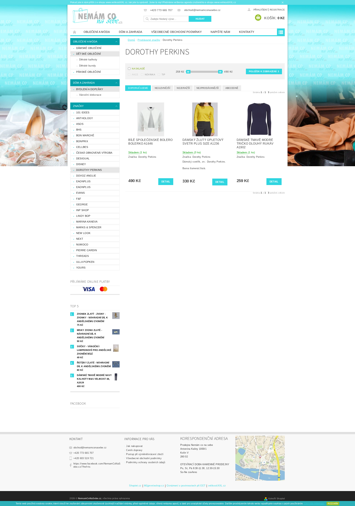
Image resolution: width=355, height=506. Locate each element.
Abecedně (231, 88)
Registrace (277, 9)
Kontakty (246, 31)
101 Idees (82, 112)
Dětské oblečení (88, 53)
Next (79, 238)
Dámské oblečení (89, 48)
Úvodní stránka (74, 32)
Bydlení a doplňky (89, 89)
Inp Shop (82, 210)
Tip (163, 74)
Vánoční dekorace (90, 94)
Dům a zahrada (130, 31)
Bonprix (82, 141)
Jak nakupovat (134, 446)
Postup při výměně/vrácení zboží (144, 454)
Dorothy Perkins (89, 169)
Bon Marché (85, 135)
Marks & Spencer (89, 227)
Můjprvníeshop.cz (154, 485)
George (82, 204)
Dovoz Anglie (86, 175)
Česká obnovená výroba (94, 152)
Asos (79, 123)
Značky (78, 106)
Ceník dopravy (134, 450)
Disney (81, 164)
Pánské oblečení (88, 71)
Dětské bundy (87, 65)
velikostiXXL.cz (217, 485)
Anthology (84, 118)
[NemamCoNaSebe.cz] (97, 16)
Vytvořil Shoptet (276, 498)
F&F (78, 198)
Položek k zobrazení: (264, 71)
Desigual (83, 158)
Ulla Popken (85, 261)
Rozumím (333, 503)
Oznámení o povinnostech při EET (186, 485)
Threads (82, 255)
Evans (80, 192)
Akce (135, 74)
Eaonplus (83, 181)
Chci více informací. (314, 503)
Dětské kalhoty (88, 59)
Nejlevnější (162, 88)
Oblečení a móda (97, 31)
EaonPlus (83, 187)
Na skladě (138, 68)
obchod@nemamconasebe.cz (89, 447)
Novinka (150, 74)
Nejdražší (183, 88)
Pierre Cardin (86, 250)
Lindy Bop (83, 215)
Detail (165, 181)
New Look (83, 233)
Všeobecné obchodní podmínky (176, 31)
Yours (81, 267)
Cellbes (82, 147)
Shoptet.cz (135, 485)
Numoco (82, 244)
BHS (79, 129)
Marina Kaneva (86, 221)
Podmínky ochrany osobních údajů (145, 462)
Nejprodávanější (208, 88)
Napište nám (220, 31)
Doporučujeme (138, 88)
